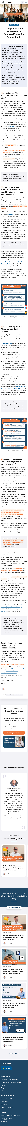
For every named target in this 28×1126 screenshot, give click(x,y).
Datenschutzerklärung (7, 1107)
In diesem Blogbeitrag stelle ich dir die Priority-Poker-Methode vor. (13, 262)
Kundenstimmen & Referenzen (9, 1099)
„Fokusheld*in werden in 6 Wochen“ (16, 669)
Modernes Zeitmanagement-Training (11, 1082)
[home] (6, 2)
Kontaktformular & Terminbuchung (10, 1115)
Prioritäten (10, 214)
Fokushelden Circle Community (9, 1079)
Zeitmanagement (18, 694)
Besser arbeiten (14, 24)
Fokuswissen (4, 1091)
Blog (2, 1088)
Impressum (4, 1104)
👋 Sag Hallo (6, 1068)
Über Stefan (4, 1101)
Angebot (3, 1085)
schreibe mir (4, 611)
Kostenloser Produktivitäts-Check (14, 732)
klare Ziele (11, 126)
